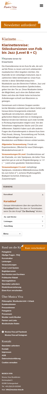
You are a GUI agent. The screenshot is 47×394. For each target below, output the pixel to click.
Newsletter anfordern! (20, 25)
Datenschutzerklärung (11, 358)
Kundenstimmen (9, 304)
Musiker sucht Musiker (11, 317)
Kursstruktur (7, 258)
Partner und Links (9, 320)
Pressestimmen (8, 308)
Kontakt (5, 349)
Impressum (6, 352)
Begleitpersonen (9, 271)
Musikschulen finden (10, 324)
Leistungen (6, 261)
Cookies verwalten (9, 362)
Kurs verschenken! (35, 247)
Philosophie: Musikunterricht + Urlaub (18, 301)
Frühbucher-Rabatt (10, 278)
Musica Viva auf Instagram (16, 335)
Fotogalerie (6, 252)
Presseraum (7, 314)
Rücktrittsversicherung (11, 287)
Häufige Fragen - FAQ (11, 255)
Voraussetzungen (9, 265)
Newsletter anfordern (11, 284)
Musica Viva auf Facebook (16, 332)
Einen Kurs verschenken (12, 290)
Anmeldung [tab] (8, 226)
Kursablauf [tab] (8, 194)
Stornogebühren (9, 281)
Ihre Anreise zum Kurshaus (13, 274)
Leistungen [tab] (8, 221)
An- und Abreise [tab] (10, 217)
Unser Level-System (10, 268)
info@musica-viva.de (15, 390)
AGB (4, 355)
